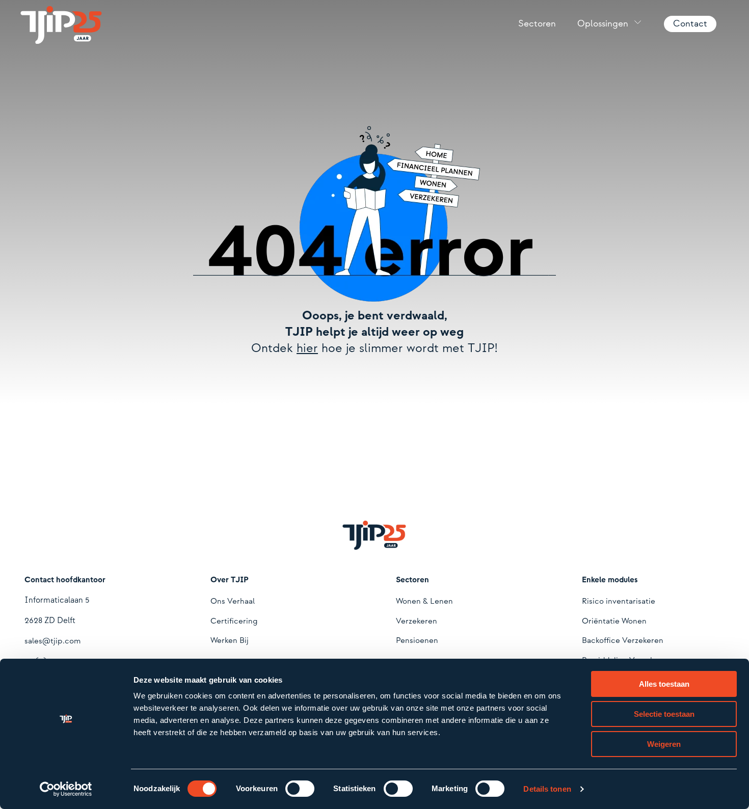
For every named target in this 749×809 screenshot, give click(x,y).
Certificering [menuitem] (233, 621)
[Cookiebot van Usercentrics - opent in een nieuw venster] (66, 789)
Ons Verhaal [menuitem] (232, 601)
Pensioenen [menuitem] (417, 640)
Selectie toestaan (664, 714)
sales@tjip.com (52, 641)
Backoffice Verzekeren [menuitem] (622, 640)
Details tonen (547, 789)
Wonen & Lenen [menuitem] (424, 601)
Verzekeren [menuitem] (416, 621)
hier (307, 348)
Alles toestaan (664, 684)
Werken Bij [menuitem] (229, 640)
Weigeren (664, 744)
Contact (690, 23)
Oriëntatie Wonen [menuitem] (614, 621)
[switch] (299, 788)
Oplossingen (602, 23)
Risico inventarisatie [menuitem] (618, 601)
